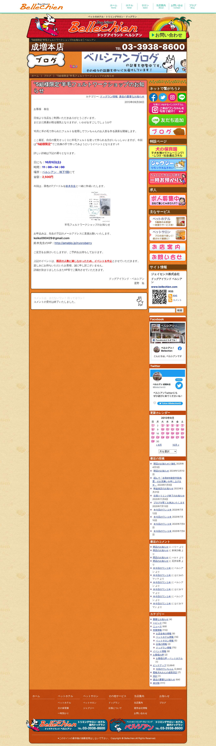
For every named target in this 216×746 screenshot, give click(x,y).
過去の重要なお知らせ (131, 96)
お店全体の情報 (163, 633)
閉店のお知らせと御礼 (165, 463)
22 (152, 437)
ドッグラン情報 (109, 96)
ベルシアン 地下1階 (55, 172)
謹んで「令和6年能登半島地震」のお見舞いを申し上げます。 (167, 481)
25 (167, 437)
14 (182, 429)
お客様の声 (158, 654)
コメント (177, 300)
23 (157, 437)
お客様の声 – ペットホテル (169, 658)
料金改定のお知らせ (163, 488)
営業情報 (157, 630)
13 (177, 429)
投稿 (174, 295)
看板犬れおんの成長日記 (165, 672)
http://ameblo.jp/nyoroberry (73, 243)
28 (182, 437)
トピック (157, 623)
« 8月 (159, 444)
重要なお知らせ (160, 619)
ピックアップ (159, 665)
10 (162, 429)
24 (162, 437)
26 (172, 437)
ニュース (157, 626)
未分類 (156, 683)
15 (152, 433)
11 (167, 429)
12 (172, 429)
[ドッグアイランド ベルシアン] (41, 6)
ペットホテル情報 (165, 637)
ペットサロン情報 (165, 640)
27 (177, 437)
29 (152, 441)
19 (172, 433)
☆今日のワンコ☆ (163, 509)
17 (162, 433)
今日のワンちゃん (165, 669)
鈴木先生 (71, 186)
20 (177, 433)
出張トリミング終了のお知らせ (169, 495)
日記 (155, 676)
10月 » (176, 444)
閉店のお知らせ (161, 470)
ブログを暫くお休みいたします (169, 502)
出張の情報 (161, 644)
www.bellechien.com (164, 286)
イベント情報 (159, 651)
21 (182, 433)
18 (167, 433)
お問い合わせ (168, 35)
